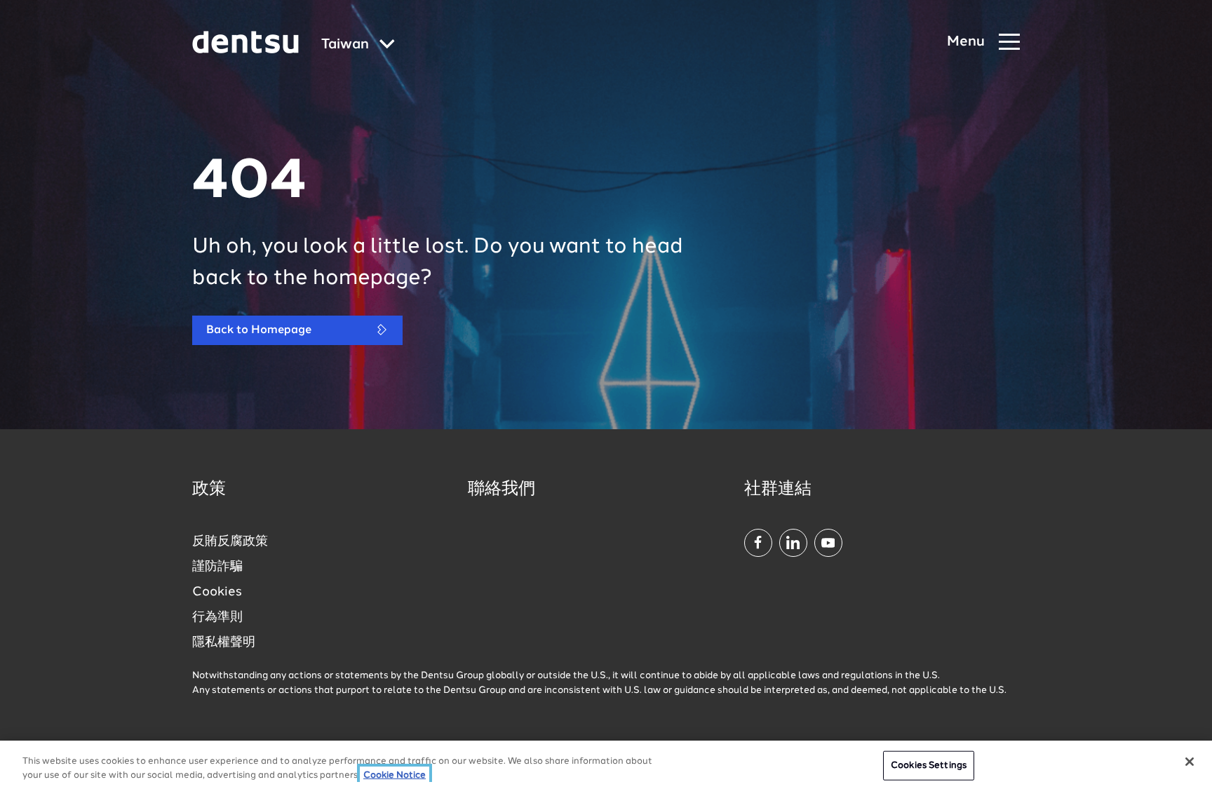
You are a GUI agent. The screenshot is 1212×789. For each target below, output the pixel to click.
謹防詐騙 (217, 566)
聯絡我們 (501, 489)
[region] (606, 765)
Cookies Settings (929, 765)
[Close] (1189, 761)
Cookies (217, 592)
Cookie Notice (394, 774)
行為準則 (217, 617)
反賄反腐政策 (230, 541)
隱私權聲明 (223, 642)
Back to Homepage (258, 330)
